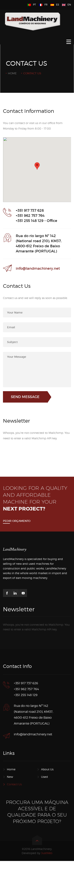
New (10, 776)
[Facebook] (7, 593)
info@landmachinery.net (38, 268)
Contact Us (14, 784)
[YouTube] (23, 593)
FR (46, 4)
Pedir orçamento (16, 521)
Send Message (25, 397)
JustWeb (46, 853)
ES (57, 4)
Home (12, 73)
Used (44, 776)
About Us (47, 769)
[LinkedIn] (15, 593)
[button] (37, 166)
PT (34, 4)
